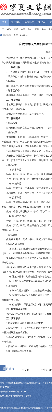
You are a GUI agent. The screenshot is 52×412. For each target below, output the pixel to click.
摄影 (37, 29)
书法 (44, 29)
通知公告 (24, 35)
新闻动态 (29, 22)
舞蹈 (23, 29)
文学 (2, 29)
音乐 (16, 29)
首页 (4, 22)
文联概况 (15, 22)
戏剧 (9, 29)
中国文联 (24, 369)
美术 (30, 29)
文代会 (41, 22)
